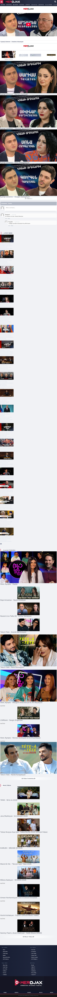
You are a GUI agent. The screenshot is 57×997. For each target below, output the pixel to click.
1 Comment (37, 55)
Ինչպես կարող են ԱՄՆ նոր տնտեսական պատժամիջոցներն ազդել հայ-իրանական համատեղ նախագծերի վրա (6, 336)
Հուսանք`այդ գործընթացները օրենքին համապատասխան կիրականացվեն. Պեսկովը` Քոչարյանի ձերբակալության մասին (6, 417)
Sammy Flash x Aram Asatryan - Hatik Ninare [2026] (21, 933)
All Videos (28, 198)
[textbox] (30, 208)
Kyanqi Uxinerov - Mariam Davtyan (14, 94)
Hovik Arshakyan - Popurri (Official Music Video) (19, 915)
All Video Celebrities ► (28, 778)
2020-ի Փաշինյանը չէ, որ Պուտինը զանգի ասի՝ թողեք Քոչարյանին (6, 292)
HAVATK (42, 4)
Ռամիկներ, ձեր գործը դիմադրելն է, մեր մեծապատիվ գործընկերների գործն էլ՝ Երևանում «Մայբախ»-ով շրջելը (6, 463)
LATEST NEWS (7, 233)
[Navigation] (1, 1)
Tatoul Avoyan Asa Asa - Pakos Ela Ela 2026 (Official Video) (23, 832)
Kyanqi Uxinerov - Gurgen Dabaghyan (15, 197)
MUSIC (28, 4)
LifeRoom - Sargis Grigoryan (11, 720)
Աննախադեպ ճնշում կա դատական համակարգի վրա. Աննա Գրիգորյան (6, 305)
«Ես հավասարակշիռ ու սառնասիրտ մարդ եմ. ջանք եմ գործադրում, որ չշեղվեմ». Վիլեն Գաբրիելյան (6, 401)
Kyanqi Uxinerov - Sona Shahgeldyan (14, 163)
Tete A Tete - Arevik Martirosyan (13, 632)
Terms (10, 203)
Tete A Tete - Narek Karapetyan (12, 775)
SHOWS (16, 4)
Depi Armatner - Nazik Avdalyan (13, 600)
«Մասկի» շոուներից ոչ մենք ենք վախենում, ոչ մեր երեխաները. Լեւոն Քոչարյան (6, 478)
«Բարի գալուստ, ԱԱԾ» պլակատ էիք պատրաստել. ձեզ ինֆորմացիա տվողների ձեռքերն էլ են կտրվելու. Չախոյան (6, 368)
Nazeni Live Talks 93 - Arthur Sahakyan (16, 616)
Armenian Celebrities (9, 550)
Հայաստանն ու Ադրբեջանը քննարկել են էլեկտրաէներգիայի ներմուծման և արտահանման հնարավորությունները (6, 492)
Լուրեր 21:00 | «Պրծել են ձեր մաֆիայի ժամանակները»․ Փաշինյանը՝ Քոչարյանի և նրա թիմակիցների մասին (6, 435)
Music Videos (7, 785)
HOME (3, 4)
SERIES (9, 4)
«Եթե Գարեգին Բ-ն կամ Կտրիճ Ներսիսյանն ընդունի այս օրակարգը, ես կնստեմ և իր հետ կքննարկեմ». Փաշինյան (6, 523)
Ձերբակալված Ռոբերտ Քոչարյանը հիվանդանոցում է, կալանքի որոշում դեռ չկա (6, 507)
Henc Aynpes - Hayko (8, 584)
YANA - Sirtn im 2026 (8, 800)
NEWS (22, 4)
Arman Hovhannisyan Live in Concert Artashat (18, 898)
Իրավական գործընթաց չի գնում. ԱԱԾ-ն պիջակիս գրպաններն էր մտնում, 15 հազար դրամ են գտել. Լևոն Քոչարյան (6, 320)
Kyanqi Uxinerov (9, 59)
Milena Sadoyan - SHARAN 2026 (13, 880)
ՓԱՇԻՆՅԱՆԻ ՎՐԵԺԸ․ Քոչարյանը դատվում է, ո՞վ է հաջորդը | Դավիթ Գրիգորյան (7, 449)
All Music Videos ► (28, 936)
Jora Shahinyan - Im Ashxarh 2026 (14, 816)
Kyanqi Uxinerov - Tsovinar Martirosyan (15, 128)
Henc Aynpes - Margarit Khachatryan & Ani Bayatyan (21, 702)
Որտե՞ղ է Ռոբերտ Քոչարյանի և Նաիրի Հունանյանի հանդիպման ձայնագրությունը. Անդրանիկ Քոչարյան (6, 262)
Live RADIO (49, 4)
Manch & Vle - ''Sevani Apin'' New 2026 (15, 864)
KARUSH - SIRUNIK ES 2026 (11, 848)
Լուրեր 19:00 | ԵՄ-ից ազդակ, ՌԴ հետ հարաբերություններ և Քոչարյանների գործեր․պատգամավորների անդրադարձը (6, 352)
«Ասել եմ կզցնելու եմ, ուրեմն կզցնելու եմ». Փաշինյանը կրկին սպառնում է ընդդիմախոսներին (6, 538)
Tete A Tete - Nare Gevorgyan (12, 667)
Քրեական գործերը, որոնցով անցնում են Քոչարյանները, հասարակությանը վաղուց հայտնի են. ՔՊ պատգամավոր (6, 278)
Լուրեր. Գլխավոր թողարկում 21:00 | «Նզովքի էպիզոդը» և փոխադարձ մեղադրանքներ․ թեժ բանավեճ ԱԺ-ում (6, 246)
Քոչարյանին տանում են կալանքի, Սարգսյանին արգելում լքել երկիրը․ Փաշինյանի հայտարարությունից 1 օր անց (6, 384)
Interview (35, 4)
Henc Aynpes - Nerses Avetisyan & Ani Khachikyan (20, 738)
